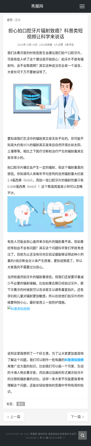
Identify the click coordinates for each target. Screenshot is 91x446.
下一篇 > (77, 417)
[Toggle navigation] (82, 6)
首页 (9, 19)
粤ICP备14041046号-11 (52, 437)
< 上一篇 (13, 417)
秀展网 (33, 434)
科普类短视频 (74, 360)
